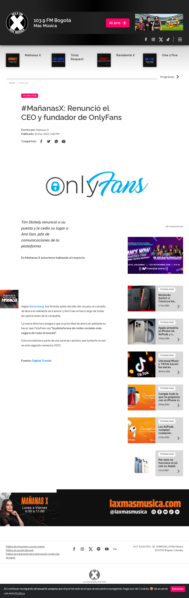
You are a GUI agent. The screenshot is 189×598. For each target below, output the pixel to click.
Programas (167, 76)
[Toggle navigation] (180, 39)
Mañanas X (33, 55)
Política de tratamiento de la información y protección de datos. (33, 556)
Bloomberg (36, 306)
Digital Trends (41, 360)
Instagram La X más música (153, 39)
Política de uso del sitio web (19, 550)
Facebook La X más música (146, 39)
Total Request (77, 57)
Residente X (125, 55)
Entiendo (177, 588)
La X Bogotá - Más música (17, 23)
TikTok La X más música (168, 39)
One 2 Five (170, 55)
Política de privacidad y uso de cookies (25, 546)
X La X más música (161, 39)
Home (12, 83)
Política (20, 593)
